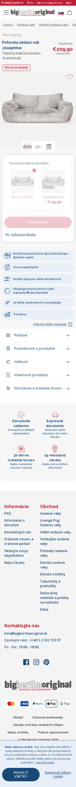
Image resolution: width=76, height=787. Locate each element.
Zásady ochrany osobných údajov (38, 725)
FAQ (7, 513)
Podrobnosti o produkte (34, 348)
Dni (32, 3)
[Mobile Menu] (6, 12)
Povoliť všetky (21, 774)
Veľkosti (21, 362)
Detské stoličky (52, 574)
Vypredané (38, 222)
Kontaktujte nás (17, 532)
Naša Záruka (14, 562)
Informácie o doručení (14, 522)
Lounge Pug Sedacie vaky (50, 522)
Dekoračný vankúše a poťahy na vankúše (54, 598)
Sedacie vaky (50, 513)
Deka (44, 609)
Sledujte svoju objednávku (16, 553)
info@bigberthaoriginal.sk (25, 633)
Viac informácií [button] (45, 762)
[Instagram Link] (36, 664)
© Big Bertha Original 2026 (38, 740)
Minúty (58, 3)
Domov (8, 24)
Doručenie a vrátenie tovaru (38, 388)
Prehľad (20, 335)
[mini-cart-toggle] (70, 12)
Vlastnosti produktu (31, 375)
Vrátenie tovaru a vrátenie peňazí (18, 541)
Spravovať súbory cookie (58, 774)
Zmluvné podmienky (47, 717)
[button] (27, 147)
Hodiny (45, 3)
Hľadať (18, 717)
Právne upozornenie (53, 732)
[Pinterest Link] (46, 664)
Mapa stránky (18, 732)
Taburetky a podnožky (50, 583)
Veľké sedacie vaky (55, 532)
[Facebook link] (26, 664)
